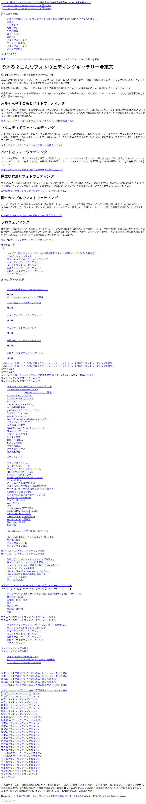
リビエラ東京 (14, 540)
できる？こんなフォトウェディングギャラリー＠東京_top (36, 625)
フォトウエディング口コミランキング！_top (29, 386)
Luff (9, 505)
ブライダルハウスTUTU (19, 422)
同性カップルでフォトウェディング (25, 271)
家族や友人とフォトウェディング (24, 268)
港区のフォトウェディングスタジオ (19, 711)
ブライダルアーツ (16, 448)
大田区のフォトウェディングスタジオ (20, 765)
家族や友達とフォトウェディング (24, 637)
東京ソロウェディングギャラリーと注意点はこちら (27, 240)
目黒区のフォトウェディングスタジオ (20, 705)
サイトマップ (8, 777)
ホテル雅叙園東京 (16, 407)
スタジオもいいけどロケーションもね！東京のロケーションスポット (36, 585)
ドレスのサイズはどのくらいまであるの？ (28, 571)
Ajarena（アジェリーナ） (19, 492)
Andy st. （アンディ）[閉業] (38, 392)
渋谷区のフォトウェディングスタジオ (20, 693)
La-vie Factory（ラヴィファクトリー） (26, 428)
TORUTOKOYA (15, 440)
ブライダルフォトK (17, 543)
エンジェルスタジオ (17, 434)
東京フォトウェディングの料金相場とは (27, 562)
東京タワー (12, 605)
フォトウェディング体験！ (15, 648)
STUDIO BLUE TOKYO (19, 497)
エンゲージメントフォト (19, 256)
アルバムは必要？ (16, 580)
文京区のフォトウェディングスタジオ (20, 723)
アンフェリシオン (16, 500)
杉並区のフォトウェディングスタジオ (20, 741)
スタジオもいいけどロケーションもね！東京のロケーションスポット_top (44, 594)
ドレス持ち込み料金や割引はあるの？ (26, 574)
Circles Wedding (14, 480)
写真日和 (11, 525)
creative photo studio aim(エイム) (22, 389)
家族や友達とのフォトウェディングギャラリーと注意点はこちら (34, 191)
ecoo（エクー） (15, 401)
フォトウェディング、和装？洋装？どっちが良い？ (33, 565)
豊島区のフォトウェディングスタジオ (20, 747)
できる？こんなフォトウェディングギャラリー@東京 (28, 617)
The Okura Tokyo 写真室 (19, 519)
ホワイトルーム (15, 457)
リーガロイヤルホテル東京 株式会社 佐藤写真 (30, 489)
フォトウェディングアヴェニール (24, 469)
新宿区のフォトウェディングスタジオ (20, 729)
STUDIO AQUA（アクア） (20, 398)
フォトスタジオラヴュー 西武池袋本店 (26, 486)
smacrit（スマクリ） (17, 416)
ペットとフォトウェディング (21, 265)
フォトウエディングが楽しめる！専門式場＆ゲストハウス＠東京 (34, 685)
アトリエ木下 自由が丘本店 (21, 483)
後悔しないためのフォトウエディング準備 (22, 551)
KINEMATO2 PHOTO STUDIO (22, 511)
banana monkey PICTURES (20, 508)
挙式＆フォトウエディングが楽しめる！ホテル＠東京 (28, 679)
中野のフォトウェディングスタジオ (19, 699)
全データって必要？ (17, 577)
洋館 (9, 611)
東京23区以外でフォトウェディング (19, 771)
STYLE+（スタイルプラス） (21, 474)
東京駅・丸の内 (15, 608)
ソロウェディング (16, 274)
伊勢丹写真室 (14, 445)
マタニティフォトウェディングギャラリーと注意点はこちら (32, 145)
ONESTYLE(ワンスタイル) (20, 404)
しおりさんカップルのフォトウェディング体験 (31, 659)
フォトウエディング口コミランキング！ (21, 378)
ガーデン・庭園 (15, 597)
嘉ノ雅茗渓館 (14, 451)
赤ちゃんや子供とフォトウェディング (26, 628)
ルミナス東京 (14, 437)
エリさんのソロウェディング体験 (24, 662)
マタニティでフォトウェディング (24, 262)
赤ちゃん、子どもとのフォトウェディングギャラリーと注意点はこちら (37, 121)
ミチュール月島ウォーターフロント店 (26, 495)
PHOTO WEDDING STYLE (20, 472)
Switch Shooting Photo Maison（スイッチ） (28, 419)
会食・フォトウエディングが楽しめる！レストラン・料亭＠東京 (34, 673)
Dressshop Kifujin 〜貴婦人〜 (21, 516)
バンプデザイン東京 (17, 546)
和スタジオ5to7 (14, 443)
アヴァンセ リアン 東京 (19, 513)
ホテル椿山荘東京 (16, 425)
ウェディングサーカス (18, 466)
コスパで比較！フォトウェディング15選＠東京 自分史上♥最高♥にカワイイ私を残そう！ (46, 2)
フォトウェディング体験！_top (22, 656)
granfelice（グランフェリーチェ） (24, 410)
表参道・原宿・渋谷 (17, 600)
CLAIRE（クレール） (18, 413)
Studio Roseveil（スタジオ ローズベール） (28, 531)
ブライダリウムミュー (18, 463)
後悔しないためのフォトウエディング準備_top (30, 559)
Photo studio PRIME (16, 522)
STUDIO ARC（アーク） (19, 395)
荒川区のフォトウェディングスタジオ (20, 759)
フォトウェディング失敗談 (20, 568)
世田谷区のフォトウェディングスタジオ (21, 717)
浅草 (9, 603)
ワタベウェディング (17, 431)
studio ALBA (13, 503)
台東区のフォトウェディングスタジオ (20, 735)
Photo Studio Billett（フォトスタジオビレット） (30, 537)
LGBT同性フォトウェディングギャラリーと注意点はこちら (31, 215)
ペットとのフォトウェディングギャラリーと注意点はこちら (32, 169)
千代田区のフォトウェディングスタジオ (21, 753)
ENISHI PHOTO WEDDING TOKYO (25, 477)
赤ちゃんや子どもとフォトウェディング (27, 259)
